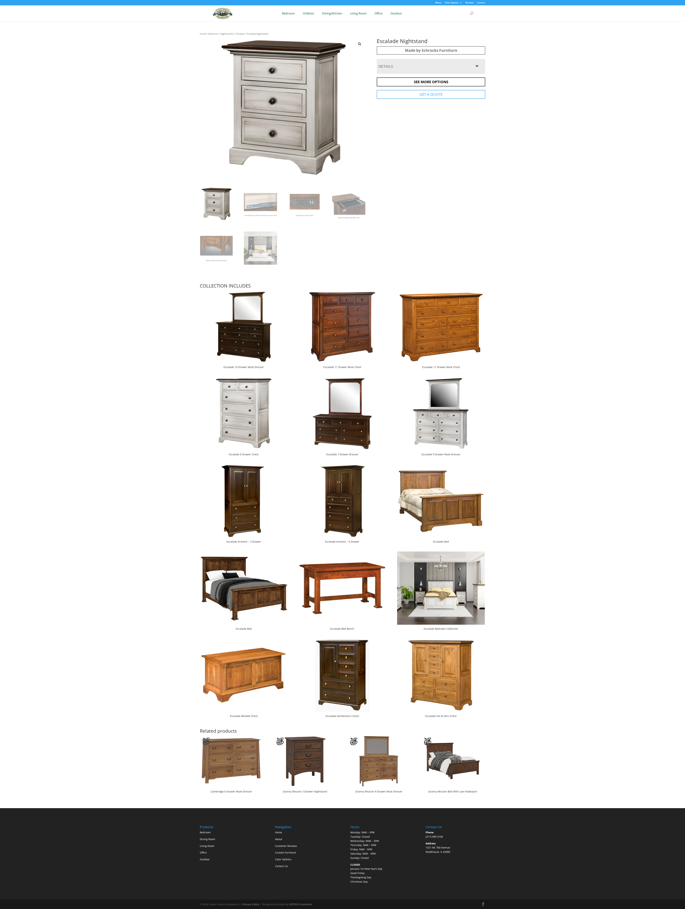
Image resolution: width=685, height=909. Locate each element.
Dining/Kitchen (332, 13)
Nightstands (226, 33)
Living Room (358, 13)
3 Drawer (240, 33)
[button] (359, 44)
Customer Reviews (286, 846)
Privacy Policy (250, 904)
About (438, 3)
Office (378, 13)
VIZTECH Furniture (300, 904)
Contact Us (281, 866)
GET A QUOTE (431, 94)
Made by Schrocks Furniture (431, 50)
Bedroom (288, 13)
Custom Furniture (285, 852)
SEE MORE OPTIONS (431, 81)
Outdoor (396, 13)
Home (203, 33)
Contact (481, 3)
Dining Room (207, 839)
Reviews (469, 3)
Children (308, 13)
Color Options (452, 3)
